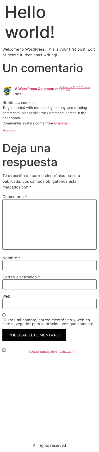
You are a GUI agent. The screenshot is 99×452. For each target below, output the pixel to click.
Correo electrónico (21, 277)
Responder (9, 130)
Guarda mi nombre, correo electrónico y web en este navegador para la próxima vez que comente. (48, 322)
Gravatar (61, 123)
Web (6, 296)
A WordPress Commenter (36, 89)
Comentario (14, 197)
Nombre (11, 258)
